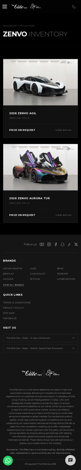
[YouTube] (42, 244)
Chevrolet (37, 273)
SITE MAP (9, 313)
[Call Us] (74, 6)
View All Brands (13, 285)
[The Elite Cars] (18, 6)
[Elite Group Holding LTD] (34, 6)
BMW (60, 268)
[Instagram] (49, 244)
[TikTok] (69, 244)
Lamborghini (66, 279)
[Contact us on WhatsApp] (8, 461)
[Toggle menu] (4, 6)
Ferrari (62, 273)
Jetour (35, 279)
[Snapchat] (62, 244)
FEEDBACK (10, 318)
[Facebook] (56, 244)
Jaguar (8, 279)
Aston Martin (12, 268)
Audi (33, 268)
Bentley (8, 273)
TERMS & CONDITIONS (17, 302)
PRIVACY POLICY (13, 307)
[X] (76, 244)
